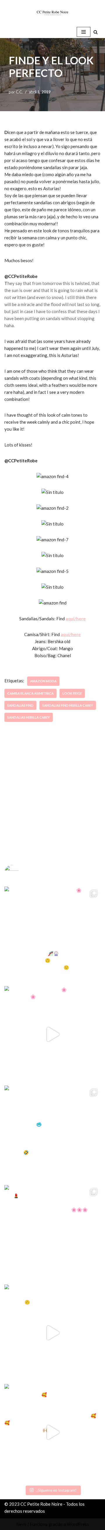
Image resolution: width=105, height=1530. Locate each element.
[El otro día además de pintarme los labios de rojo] (52, 1233)
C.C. (19, 92)
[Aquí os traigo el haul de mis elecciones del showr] (52, 1432)
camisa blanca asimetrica (30, 693)
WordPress (78, 1524)
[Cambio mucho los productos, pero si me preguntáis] (52, 1333)
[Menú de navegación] (83, 32)
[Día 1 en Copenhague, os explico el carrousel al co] (52, 1134)
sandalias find (20, 705)
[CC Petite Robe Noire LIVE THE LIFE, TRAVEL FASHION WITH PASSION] (52, 13)
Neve (21, 1524)
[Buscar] (95, 32)
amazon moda (43, 681)
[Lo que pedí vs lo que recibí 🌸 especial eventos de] (52, 1034)
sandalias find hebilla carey (67, 705)
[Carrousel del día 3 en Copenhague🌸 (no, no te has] (52, 935)
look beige (72, 693)
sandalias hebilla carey (28, 717)
